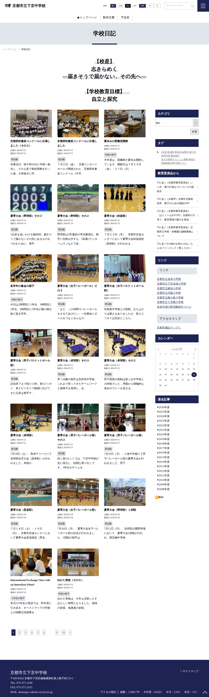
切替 (194, 131)
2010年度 (164, 479)
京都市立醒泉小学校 (169, 288)
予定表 (125, 17)
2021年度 (164, 429)
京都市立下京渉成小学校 (171, 283)
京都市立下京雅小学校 (170, 302)
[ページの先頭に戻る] (205, 693)
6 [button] (44, 632)
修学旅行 (175, 156)
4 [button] (31, 632)
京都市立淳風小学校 (169, 292)
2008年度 (164, 489)
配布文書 (109, 17)
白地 (120, 6)
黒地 (128, 6)
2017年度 (164, 448)
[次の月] (195, 349)
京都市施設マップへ (169, 327)
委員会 (178, 152)
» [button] (70, 632)
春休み (192, 159)
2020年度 (164, 434)
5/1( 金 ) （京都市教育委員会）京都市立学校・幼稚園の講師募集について (175, 231)
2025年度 (164, 411)
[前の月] (158, 349)
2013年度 (164, 466)
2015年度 (164, 457)
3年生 (164, 152)
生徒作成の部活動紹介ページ (174, 306)
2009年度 (164, 484)
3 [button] (25, 632)
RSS (161, 497)
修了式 (192, 152)
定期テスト (180, 163)
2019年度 (164, 439)
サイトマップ (191, 671)
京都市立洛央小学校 (169, 278)
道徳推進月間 (168, 163)
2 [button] (19, 632)
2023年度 (164, 420)
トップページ (88, 17)
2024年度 (164, 416)
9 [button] (57, 632)
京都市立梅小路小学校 (170, 297)
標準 (142, 6)
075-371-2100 (24, 682)
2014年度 (164, 461)
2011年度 (164, 475)
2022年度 (164, 425)
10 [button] (63, 632)
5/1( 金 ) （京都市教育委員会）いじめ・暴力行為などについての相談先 (175, 187)
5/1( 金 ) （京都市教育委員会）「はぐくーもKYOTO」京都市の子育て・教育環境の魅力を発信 (176, 215)
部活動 (170, 152)
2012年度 (164, 470)
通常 (113, 6)
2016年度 (164, 452)
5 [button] (38, 632)
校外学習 (165, 156)
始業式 (185, 152)
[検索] (191, 6)
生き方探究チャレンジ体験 (174, 159)
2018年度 (164, 443)
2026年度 (164, 407)
